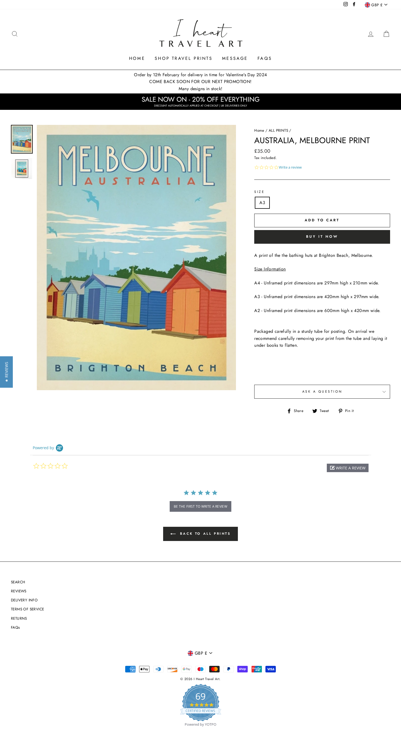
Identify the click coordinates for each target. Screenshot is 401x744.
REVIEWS (18, 591)
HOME (137, 58)
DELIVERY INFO (24, 600)
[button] (348, 468)
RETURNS (19, 618)
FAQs (265, 58)
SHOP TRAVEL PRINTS (184, 58)
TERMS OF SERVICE (27, 609)
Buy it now (322, 236)
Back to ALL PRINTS (204, 533)
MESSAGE (235, 58)
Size (259, 191)
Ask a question (322, 391)
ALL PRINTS (278, 130)
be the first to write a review (200, 506)
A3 (262, 202)
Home (259, 130)
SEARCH (18, 582)
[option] (136, 257)
